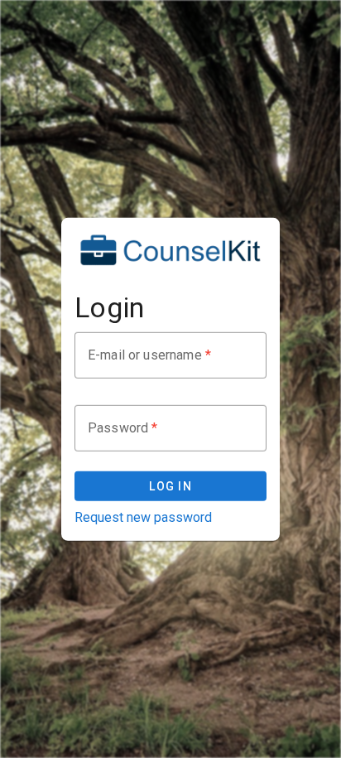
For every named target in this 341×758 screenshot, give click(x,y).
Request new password (143, 517)
